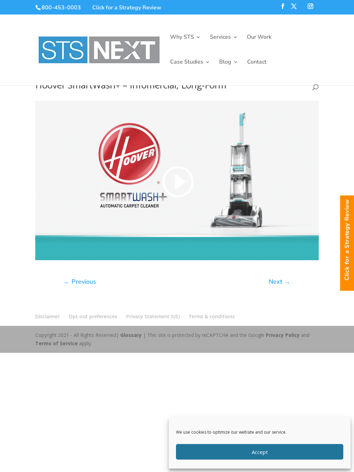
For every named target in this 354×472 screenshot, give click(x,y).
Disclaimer (47, 316)
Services (220, 38)
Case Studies (186, 62)
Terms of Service (56, 343)
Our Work (259, 38)
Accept (260, 452)
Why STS (182, 38)
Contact (257, 62)
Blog (225, 62)
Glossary (131, 335)
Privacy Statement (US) (153, 316)
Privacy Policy (283, 335)
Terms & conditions (212, 316)
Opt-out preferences (93, 316)
